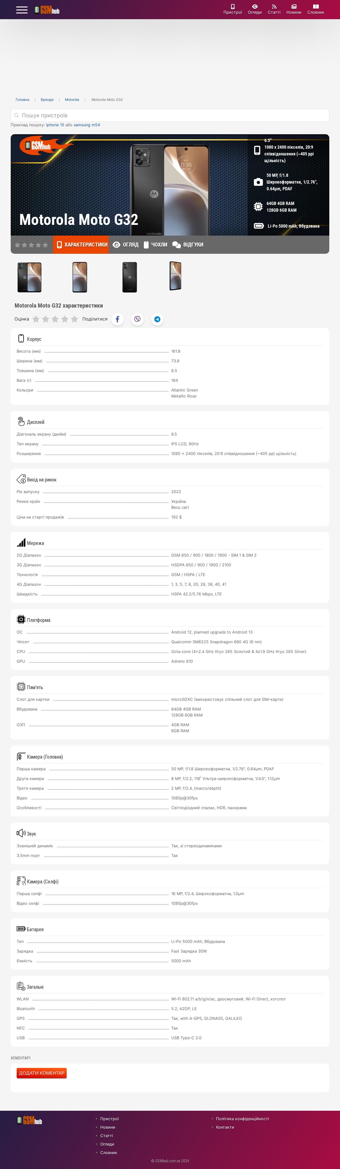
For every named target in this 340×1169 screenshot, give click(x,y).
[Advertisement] (170, 56)
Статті (274, 12)
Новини (293, 12)
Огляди (255, 12)
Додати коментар (41, 1073)
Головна (22, 99)
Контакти (225, 1127)
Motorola (72, 99)
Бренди (47, 99)
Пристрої (233, 12)
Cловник (315, 12)
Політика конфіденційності (242, 1118)
